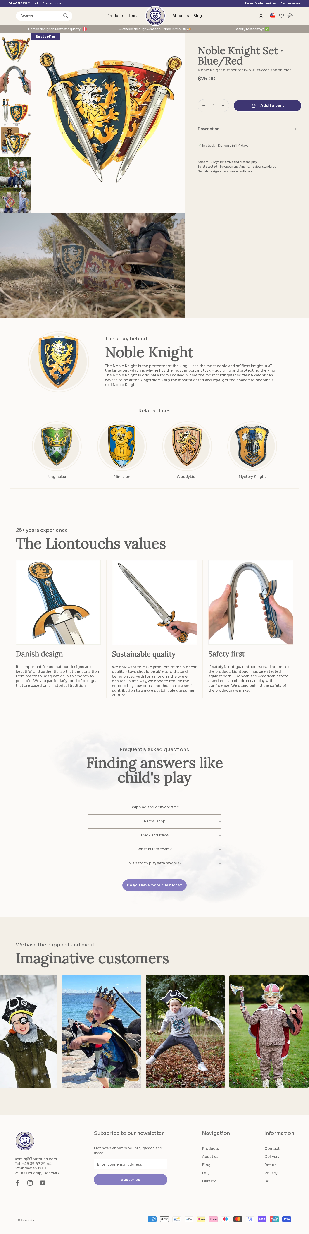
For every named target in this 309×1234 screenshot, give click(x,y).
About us (180, 15)
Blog (197, 15)
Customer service (290, 3)
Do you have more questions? (154, 885)
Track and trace (154, 835)
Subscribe (130, 1180)
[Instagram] (30, 1183)
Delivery (271, 1156)
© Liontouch (26, 1220)
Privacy (271, 1173)
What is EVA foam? (154, 849)
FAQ (206, 1173)
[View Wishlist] (281, 16)
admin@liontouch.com (48, 3)
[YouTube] (42, 1183)
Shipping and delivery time (154, 807)
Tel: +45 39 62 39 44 (19, 3)
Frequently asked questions (260, 3)
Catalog (209, 1181)
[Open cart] (290, 16)
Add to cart (272, 105)
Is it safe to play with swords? (154, 863)
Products (115, 15)
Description (208, 129)
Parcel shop (154, 821)
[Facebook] (17, 1183)
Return (270, 1164)
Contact (272, 1148)
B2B (268, 1181)
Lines (133, 15)
